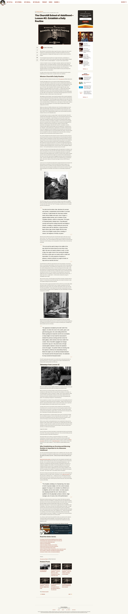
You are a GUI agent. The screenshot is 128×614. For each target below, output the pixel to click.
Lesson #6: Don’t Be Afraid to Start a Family (47, 547)
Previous (43, 594)
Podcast (44, 2)
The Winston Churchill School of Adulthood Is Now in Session (51, 539)
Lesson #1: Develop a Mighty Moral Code (47, 542)
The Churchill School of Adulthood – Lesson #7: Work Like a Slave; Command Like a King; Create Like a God (55, 573)
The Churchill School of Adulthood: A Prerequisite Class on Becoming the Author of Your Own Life (55, 587)
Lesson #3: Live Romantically (45, 543)
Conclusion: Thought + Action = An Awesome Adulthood (50, 551)
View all (84, 97)
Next (69, 594)
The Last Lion (61, 79)
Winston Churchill (45, 591)
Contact (54, 609)
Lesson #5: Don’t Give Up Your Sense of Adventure (49, 546)
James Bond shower (56, 440)
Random (56, 2)
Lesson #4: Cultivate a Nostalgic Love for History (48, 544)
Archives (74, 609)
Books (50, 2)
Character (37, 11)
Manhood (41, 11)
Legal (59, 609)
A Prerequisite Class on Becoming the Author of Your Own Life (51, 540)
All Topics (68, 609)
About (63, 609)
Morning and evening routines (45, 459)
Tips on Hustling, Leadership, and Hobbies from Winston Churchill (51, 550)
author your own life (65, 474)
